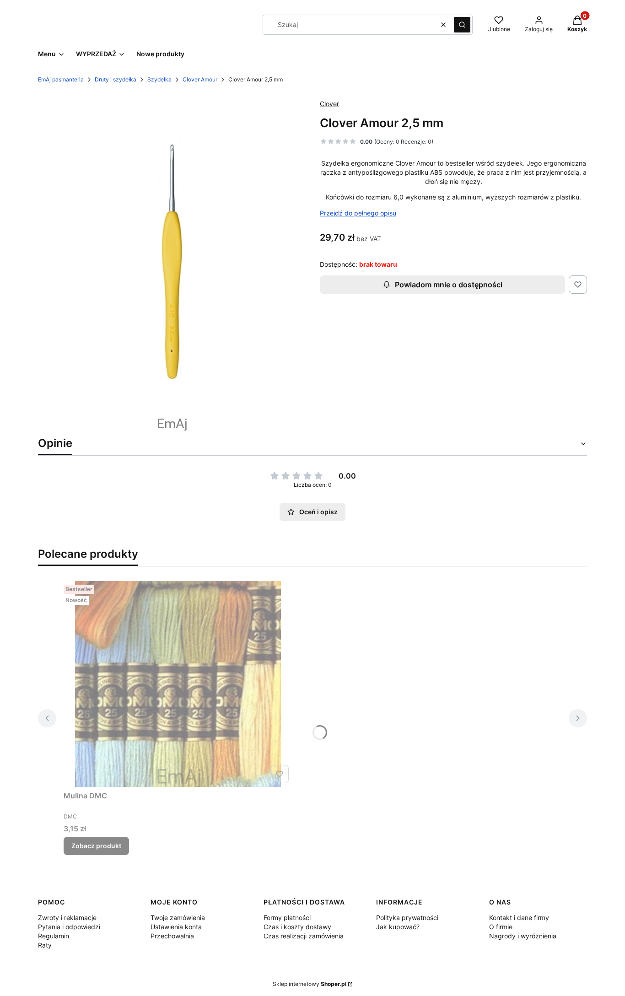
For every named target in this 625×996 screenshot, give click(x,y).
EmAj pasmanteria (61, 79)
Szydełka (159, 79)
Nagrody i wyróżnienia (522, 936)
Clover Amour (200, 79)
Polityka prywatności (407, 917)
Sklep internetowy (309, 983)
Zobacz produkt (96, 846)
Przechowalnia (172, 936)
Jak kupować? (398, 927)
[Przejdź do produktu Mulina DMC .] (178, 684)
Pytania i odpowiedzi (69, 927)
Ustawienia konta (176, 927)
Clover (329, 104)
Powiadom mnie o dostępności (448, 284)
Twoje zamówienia (178, 917)
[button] (462, 24)
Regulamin (53, 936)
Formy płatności (287, 917)
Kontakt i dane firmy (519, 917)
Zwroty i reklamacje (67, 917)
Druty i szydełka (115, 79)
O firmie (500, 927)
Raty (45, 945)
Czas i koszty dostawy (297, 927)
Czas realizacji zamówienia (304, 936)
